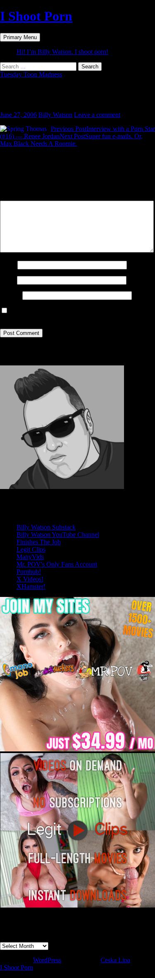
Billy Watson (55, 114)
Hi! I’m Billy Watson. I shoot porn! (62, 51)
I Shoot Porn (36, 16)
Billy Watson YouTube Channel (58, 534)
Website (10, 295)
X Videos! (30, 579)
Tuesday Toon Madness (31, 74)
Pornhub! (29, 571)
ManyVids (30, 556)
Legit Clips (31, 549)
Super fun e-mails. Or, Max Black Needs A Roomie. (71, 140)
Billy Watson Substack (46, 527)
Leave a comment (97, 114)
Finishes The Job (39, 541)
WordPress (47, 960)
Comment (15, 196)
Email (7, 279)
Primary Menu (20, 37)
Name (8, 264)
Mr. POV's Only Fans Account (57, 564)
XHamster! (31, 586)
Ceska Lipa (115, 960)
